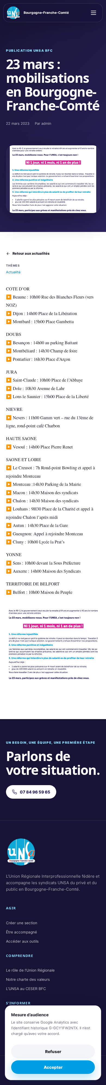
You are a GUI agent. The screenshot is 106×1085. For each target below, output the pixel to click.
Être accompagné (21, 932)
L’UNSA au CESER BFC (26, 988)
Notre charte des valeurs (28, 979)
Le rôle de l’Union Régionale (30, 970)
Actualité (13, 272)
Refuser (53, 1051)
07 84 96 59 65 (35, 792)
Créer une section (21, 923)
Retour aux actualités (31, 253)
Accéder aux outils (22, 941)
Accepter (53, 1067)
